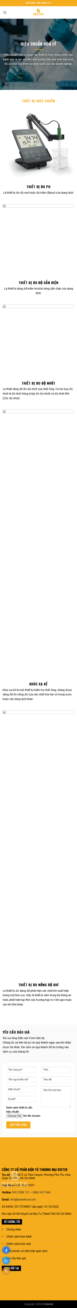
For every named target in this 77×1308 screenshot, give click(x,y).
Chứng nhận (13, 1229)
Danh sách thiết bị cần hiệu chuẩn (19, 1109)
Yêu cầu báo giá (16, 1258)
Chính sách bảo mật (18, 1244)
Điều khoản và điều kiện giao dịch (26, 1251)
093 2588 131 (21, 1192)
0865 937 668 (41, 1192)
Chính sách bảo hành (19, 1236)
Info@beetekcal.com (23, 1199)
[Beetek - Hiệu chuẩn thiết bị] (38, 12)
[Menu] (5, 12)
